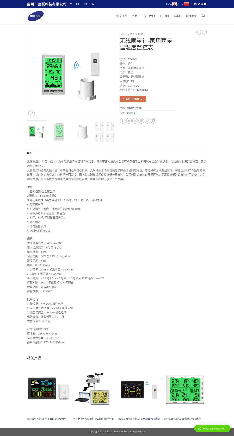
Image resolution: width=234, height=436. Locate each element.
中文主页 (121, 15)
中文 (182, 4)
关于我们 (149, 15)
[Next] (108, 74)
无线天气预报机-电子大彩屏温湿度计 (46, 418)
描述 (29, 153)
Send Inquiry (133, 98)
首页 (122, 34)
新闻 (177, 15)
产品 (134, 15)
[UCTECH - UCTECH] (44, 16)
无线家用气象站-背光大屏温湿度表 (182, 418)
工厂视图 (164, 15)
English (169, 4)
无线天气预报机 (136, 34)
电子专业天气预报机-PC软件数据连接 (93, 418)
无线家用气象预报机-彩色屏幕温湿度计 (139, 418)
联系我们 (191, 15)
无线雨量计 (132, 113)
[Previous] (33, 74)
